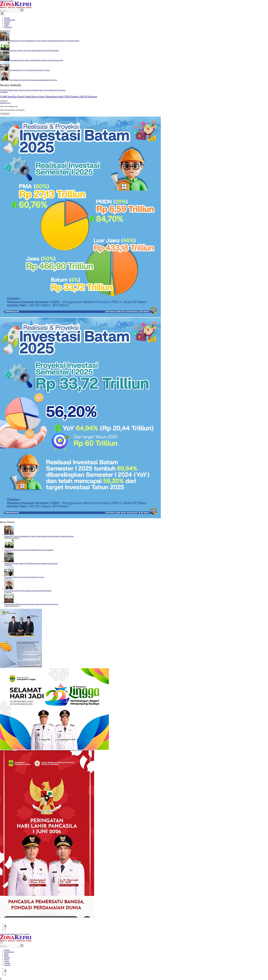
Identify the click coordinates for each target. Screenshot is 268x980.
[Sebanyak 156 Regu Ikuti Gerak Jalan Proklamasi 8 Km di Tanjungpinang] (5, 50)
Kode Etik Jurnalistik (94, 920)
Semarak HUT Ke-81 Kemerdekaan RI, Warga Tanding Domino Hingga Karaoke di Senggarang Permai (45, 41)
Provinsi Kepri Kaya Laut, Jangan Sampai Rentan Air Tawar (30, 70)
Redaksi (29, 920)
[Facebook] (5, 924)
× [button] (1, 943)
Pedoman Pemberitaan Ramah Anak (114, 920)
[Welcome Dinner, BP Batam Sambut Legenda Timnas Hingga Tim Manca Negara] (9, 602)
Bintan (6, 955)
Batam (6, 954)
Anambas (7, 963)
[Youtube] (5, 931)
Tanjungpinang (9, 952)
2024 (3, 920)
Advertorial (4, 92)
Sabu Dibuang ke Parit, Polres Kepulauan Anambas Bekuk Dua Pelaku (33, 80)
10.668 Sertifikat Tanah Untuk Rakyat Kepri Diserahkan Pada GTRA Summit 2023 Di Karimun (48, 96)
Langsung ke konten (7, 1)
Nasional (7, 965)
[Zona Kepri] (15, 7)
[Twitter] (5, 927)
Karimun (7, 957)
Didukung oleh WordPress (8, 934)
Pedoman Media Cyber (71, 920)
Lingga (6, 961)
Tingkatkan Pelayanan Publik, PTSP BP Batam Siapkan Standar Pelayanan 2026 (36, 60)
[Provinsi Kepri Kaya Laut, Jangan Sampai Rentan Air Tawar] (5, 70)
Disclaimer (37, 920)
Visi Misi (83, 920)
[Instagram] (5, 929)
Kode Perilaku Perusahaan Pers (52, 920)
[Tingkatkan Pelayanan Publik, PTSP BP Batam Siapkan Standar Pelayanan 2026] (5, 60)
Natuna (6, 959)
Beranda (7, 950)
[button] (22, 10)
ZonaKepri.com (5, 103)
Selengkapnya (5, 114)
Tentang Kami (21, 920)
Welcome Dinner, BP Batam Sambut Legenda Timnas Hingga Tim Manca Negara (31, 604)
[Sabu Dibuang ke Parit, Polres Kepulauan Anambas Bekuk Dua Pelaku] (5, 80)
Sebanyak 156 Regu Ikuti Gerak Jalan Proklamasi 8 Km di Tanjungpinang (34, 50)
